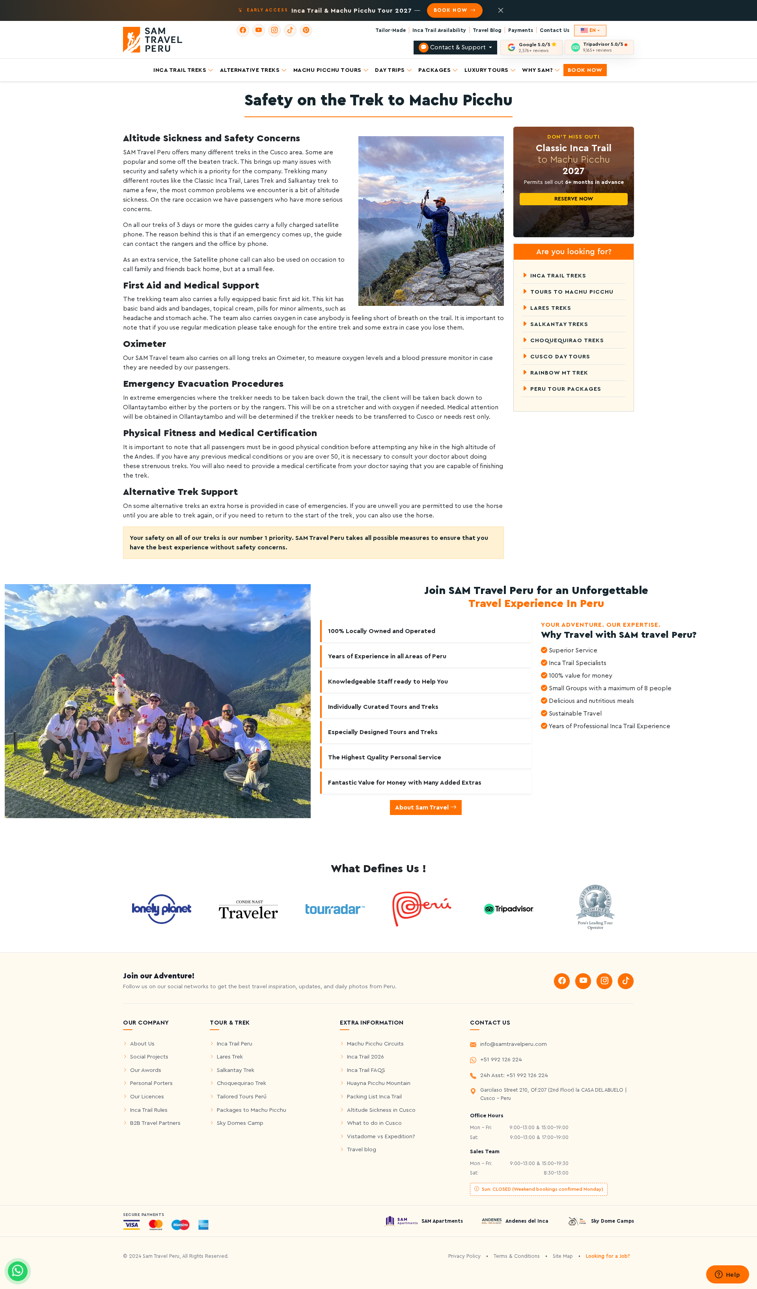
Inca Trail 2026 (365, 1057)
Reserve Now (573, 199)
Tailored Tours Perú (242, 1097)
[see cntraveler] (161, 908)
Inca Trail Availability (439, 30)
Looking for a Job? (608, 1256)
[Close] (500, 11)
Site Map (563, 1256)
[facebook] (243, 30)
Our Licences (147, 1097)
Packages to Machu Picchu (251, 1110)
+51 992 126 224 (501, 1059)
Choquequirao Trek (241, 1083)
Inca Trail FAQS (366, 1070)
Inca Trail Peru (234, 1044)
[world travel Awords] (595, 908)
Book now (451, 10)
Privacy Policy (464, 1256)
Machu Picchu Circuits (375, 1044)
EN (592, 30)
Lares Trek (230, 1057)
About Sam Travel (422, 807)
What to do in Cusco (374, 1123)
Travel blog (361, 1149)
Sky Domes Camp (240, 1123)
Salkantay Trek (235, 1070)
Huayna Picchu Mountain (378, 1083)
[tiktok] (290, 30)
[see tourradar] (335, 909)
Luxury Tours (486, 70)
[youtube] (258, 30)
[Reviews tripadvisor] (508, 908)
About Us (142, 1044)
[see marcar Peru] (421, 908)
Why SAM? (537, 70)
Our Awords (145, 1070)
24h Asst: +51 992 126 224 (514, 1075)
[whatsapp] (18, 1271)
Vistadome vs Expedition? (381, 1136)
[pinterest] (306, 30)
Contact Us (554, 30)
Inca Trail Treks (179, 70)
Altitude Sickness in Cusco (381, 1110)
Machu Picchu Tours (327, 70)
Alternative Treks (250, 70)
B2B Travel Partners (155, 1123)
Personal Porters (151, 1083)
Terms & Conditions (517, 1256)
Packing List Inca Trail (374, 1097)
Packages (434, 70)
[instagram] (274, 30)
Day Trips (390, 70)
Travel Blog (487, 30)
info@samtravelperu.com (513, 1044)
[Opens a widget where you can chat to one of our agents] (727, 1275)
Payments (520, 30)
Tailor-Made (390, 30)
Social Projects (149, 1057)
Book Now (585, 70)
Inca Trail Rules (149, 1110)
